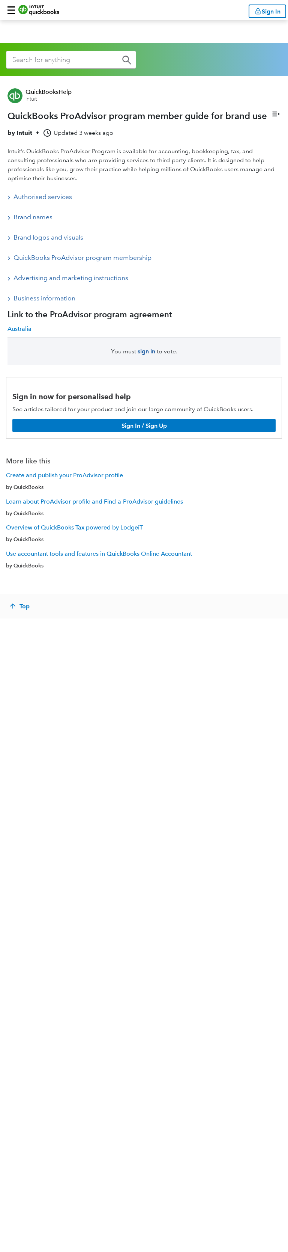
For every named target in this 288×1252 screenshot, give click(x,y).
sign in (146, 351)
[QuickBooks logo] (38, 10)
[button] (11, 10)
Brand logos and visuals (48, 237)
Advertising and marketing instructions (71, 278)
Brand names (33, 217)
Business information (44, 298)
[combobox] (71, 60)
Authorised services (43, 197)
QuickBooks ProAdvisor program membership (83, 257)
